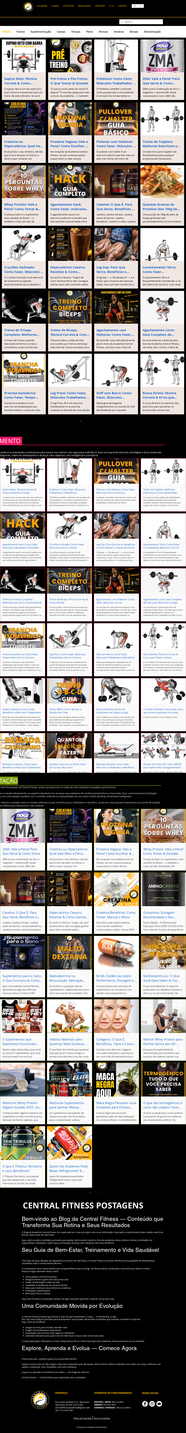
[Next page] (111, 421)
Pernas (103, 31)
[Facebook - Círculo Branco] (145, 1404)
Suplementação (41, 31)
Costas (61, 31)
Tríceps (75, 31)
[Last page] (117, 421)
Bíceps (134, 31)
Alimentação (152, 31)
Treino (20, 31)
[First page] (68, 421)
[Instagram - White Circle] (152, 1404)
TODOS (6, 31)
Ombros (119, 31)
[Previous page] (74, 421)
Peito (89, 31)
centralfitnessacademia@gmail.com (72, 1407)
